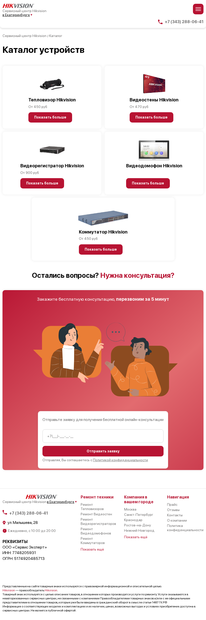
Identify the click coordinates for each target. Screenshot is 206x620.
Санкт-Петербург (138, 515)
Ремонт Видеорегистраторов (98, 521)
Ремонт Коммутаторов (93, 540)
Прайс (172, 504)
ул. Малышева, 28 (23, 523)
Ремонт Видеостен (96, 514)
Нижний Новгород (139, 530)
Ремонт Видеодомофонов (96, 531)
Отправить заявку (103, 451)
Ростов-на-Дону (137, 525)
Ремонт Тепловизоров (92, 506)
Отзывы (173, 510)
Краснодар (133, 520)
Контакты (175, 515)
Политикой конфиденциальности (120, 460)
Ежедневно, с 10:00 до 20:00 (32, 531)
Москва (130, 509)
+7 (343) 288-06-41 (184, 22)
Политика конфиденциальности (185, 528)
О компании (177, 520)
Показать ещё (92, 549)
